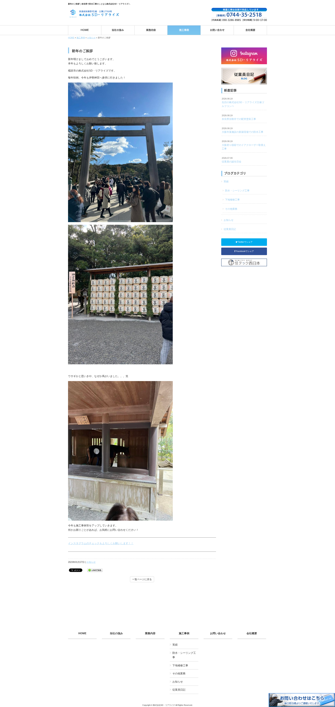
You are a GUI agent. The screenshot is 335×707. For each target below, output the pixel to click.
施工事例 (81, 37)
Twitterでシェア (244, 242)
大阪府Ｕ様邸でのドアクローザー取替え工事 (244, 145)
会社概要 (252, 633)
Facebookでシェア (245, 251)
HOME (71, 37)
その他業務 (231, 208)
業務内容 (150, 633)
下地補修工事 (232, 199)
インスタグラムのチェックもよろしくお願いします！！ (100, 543)
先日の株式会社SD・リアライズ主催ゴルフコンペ (243, 102)
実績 (226, 181)
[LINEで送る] (95, 569)
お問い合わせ (218, 633)
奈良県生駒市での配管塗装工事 (239, 117)
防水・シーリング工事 (237, 190)
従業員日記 (230, 229)
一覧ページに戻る (142, 579)
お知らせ (91, 37)
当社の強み (116, 633)
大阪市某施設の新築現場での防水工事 (242, 130)
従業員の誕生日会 (231, 160)
